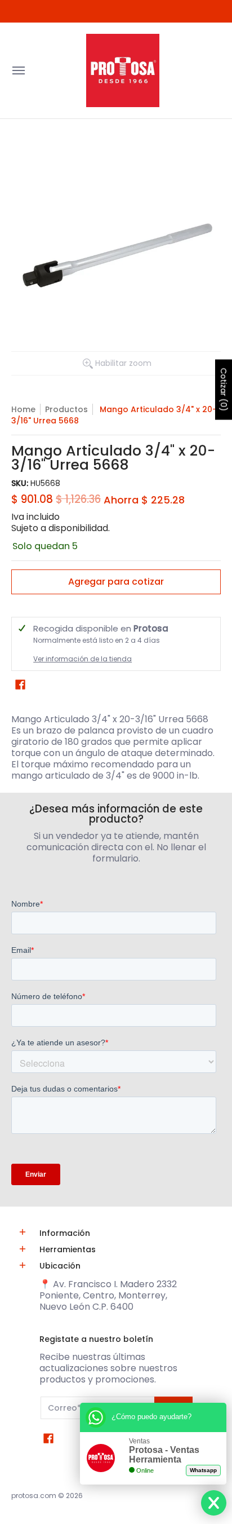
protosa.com (33, 1495)
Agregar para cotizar (116, 581)
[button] (20, 685)
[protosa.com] (122, 70)
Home (23, 409)
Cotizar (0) (223, 389)
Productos (66, 409)
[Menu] (18, 70)
